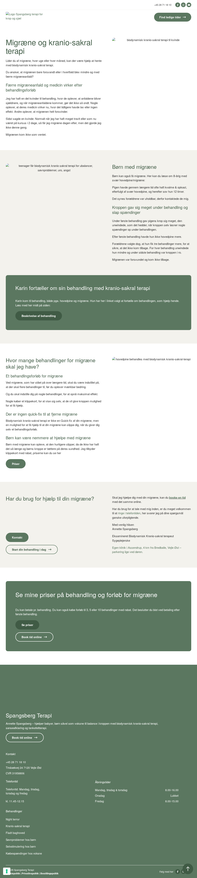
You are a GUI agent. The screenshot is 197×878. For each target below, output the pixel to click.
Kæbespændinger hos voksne (24, 853)
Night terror (13, 819)
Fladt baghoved (15, 833)
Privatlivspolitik (30, 873)
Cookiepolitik (13, 873)
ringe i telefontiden (128, 513)
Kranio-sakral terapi (18, 826)
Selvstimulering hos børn (21, 846)
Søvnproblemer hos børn (21, 840)
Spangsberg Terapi (29, 715)
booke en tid (177, 497)
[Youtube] (189, 5)
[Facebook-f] (177, 5)
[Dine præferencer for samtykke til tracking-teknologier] (6, 871)
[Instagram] (183, 5)
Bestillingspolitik (49, 873)
